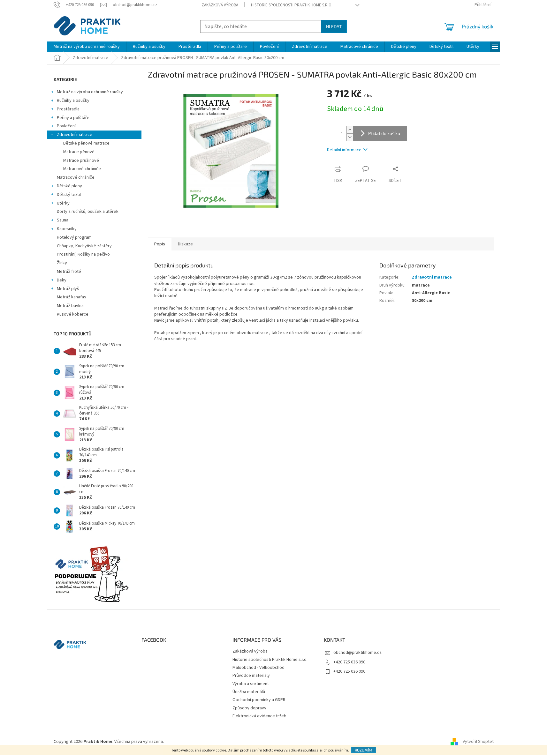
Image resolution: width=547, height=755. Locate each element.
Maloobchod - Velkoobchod (258, 667)
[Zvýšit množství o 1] (349, 129)
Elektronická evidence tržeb (259, 716)
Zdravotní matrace (74, 134)
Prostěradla (68, 109)
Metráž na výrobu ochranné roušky (90, 92)
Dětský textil (69, 194)
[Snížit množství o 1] (349, 137)
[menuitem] (86, 46)
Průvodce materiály (251, 675)
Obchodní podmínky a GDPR (258, 700)
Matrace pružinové (81, 160)
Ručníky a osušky (73, 100)
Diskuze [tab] (185, 244)
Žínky (62, 263)
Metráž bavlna (71, 306)
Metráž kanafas (71, 297)
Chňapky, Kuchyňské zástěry (84, 246)
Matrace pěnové (79, 152)
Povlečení (66, 126)
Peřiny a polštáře (73, 118)
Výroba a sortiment (250, 684)
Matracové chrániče (82, 169)
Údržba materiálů (248, 692)
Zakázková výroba (219, 5)
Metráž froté (69, 271)
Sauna (62, 220)
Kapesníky (67, 229)
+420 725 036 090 (349, 662)
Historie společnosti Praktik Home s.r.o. (291, 5)
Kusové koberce (72, 314)
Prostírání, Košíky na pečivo (83, 254)
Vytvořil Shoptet (478, 741)
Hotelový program (74, 237)
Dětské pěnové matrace (86, 143)
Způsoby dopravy (249, 708)
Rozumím (363, 750)
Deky (61, 280)
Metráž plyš (68, 289)
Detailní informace (344, 150)
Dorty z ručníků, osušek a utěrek (87, 211)
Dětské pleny (69, 186)
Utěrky (63, 203)
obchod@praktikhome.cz (357, 652)
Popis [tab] (159, 244)
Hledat (334, 26)
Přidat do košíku (384, 133)
